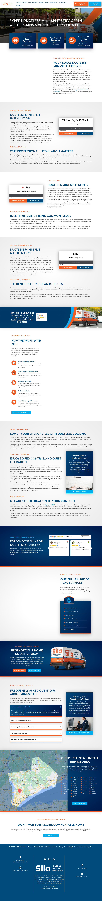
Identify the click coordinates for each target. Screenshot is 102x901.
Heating (24, 2)
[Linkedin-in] (49, 859)
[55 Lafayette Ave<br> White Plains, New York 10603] (20, 857)
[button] (41, 317)
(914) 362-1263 (81, 868)
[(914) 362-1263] (82, 865)
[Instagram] (54, 859)
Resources (19, 5)
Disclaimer (62, 130)
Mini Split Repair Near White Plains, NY (54, 847)
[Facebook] (45, 859)
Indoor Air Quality (32, 2)
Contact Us (62, 2)
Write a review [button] (85, 536)
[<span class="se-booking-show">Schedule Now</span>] (82, 874)
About (55, 2)
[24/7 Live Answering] (20, 867)
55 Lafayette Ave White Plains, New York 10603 (20, 861)
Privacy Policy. (54, 888)
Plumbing (41, 2)
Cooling (18, 2)
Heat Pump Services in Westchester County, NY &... (79, 847)
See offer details (75, 128)
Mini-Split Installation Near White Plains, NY (31, 847)
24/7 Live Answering (20, 870)
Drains (46, 2)
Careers (51, 2)
